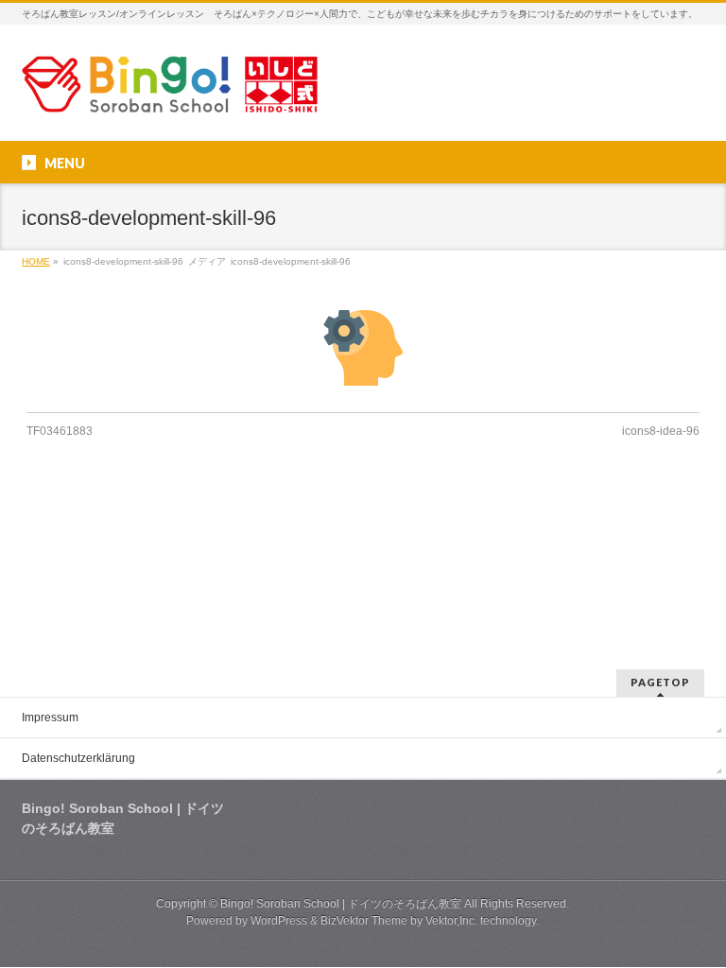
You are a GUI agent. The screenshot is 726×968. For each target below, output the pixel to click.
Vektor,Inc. (451, 920)
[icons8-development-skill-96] (363, 347)
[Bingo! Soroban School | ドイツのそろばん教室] (170, 91)
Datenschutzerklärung (78, 758)
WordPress (279, 920)
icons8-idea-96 (661, 431)
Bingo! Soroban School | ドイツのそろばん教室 (340, 903)
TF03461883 (59, 431)
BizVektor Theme (363, 920)
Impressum (50, 717)
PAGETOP (660, 682)
